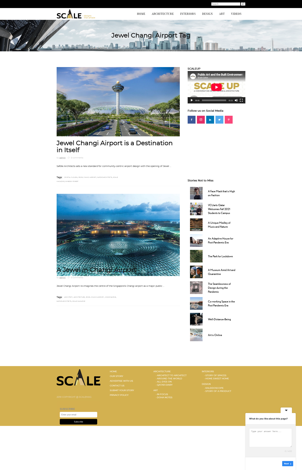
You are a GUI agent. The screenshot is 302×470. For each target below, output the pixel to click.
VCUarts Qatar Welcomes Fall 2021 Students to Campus (219, 209)
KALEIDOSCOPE (214, 388)
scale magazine (79, 301)
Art (155, 390)
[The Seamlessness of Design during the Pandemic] (196, 287)
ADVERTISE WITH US (121, 381)
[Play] (191, 100)
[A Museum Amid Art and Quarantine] (196, 272)
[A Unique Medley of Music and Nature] (196, 224)
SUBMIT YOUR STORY (122, 390)
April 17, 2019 (87, 137)
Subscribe (78, 422)
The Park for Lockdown (220, 256)
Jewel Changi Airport (87, 177)
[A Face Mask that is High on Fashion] (196, 193)
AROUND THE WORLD (68, 137)
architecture (79, 297)
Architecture (162, 371)
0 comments (76, 158)
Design (206, 384)
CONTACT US (117, 386)
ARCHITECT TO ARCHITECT (172, 375)
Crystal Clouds (70, 177)
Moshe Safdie (110, 297)
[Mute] (236, 100)
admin (62, 158)
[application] (216, 87)
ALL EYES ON (164, 382)
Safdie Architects (104, 177)
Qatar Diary (165, 385)
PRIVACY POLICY (119, 395)
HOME (113, 371)
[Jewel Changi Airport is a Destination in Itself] (118, 101)
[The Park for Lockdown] (196, 256)
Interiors (208, 371)
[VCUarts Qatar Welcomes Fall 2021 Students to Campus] (196, 209)
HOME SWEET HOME (217, 379)
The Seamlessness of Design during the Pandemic (219, 287)
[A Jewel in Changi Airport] (118, 235)
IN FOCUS (162, 394)
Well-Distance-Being (219, 319)
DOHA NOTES (164, 397)
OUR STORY (116, 376)
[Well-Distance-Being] (196, 319)
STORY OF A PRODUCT (218, 391)
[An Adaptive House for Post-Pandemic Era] (196, 240)
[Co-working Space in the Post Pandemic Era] (196, 303)
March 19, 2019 (88, 263)
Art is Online (215, 335)
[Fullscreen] (241, 100)
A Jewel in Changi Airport (96, 270)
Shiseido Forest (71, 181)
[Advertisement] (216, 146)
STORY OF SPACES (215, 375)
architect (68, 297)
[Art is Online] (196, 335)
